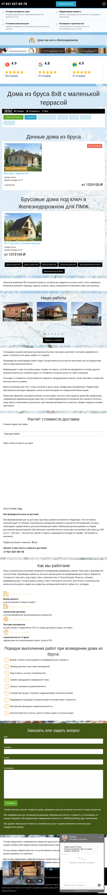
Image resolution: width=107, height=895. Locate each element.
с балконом (30, 117)
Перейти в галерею (53, 340)
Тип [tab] (9, 111)
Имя (6, 737)
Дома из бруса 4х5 (13, 265)
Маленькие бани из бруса (53, 271)
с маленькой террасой (13, 117)
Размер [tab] (20, 111)
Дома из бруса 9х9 (49, 265)
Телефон (7, 747)
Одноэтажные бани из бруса (90, 265)
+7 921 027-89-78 (14, 4)
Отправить (10, 803)
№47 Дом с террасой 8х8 (16, 173)
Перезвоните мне (66, 4)
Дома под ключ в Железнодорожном (58, 40)
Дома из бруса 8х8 (31, 265)
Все (46, 111)
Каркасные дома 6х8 (68, 265)
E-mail (6, 758)
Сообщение (9, 768)
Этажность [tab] (34, 111)
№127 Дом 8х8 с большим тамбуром (22, 243)
